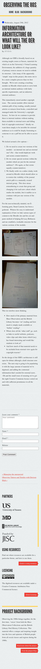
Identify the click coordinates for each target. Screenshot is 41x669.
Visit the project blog (29, 651)
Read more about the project (26, 645)
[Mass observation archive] (6, 518)
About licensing (31, 594)
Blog (17, 12)
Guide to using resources (28, 563)
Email (4, 438)
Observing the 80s (19, 4)
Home (11, 12)
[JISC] (8, 538)
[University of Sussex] (11, 507)
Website (5, 445)
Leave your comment (10, 414)
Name (4, 431)
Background (26, 12)
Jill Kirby (8, 51)
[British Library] (12, 526)
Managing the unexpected (12, 474)
